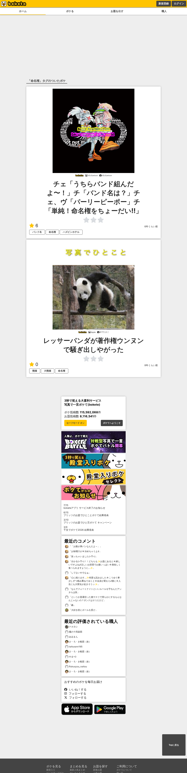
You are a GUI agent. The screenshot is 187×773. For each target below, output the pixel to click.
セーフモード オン (75, 423)
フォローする (76, 693)
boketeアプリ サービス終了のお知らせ (84, 506)
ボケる (70, 11)
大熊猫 (47, 370)
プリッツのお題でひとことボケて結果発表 (86, 514)
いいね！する (77, 689)
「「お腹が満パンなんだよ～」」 (85, 546)
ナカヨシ (73, 626)
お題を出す (117, 11)
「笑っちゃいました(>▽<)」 (83, 556)
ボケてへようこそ (112, 423)
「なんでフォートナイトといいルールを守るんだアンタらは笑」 (95, 591)
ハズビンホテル (71, 232)
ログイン (179, 3)
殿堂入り (50, 769)
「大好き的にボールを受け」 (83, 610)
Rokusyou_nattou (78, 666)
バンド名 (37, 232)
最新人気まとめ (77, 769)
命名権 (52, 232)
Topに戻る (174, 745)
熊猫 (34, 370)
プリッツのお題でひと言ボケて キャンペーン (88, 521)
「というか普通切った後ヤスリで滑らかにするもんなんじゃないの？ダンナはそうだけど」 (95, 599)
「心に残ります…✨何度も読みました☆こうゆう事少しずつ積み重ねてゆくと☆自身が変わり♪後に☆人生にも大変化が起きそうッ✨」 (94, 581)
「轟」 (72, 605)
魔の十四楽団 (75, 631)
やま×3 (72, 656)
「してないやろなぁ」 (79, 572)
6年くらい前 (151, 226)
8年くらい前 (151, 365)
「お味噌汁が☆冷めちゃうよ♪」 (84, 551)
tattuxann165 (75, 646)
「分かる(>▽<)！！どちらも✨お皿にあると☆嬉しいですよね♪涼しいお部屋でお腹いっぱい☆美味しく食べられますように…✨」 (94, 564)
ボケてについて (124, 769)
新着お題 (97, 769)
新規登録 (164, 3)
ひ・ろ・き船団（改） (80, 641)
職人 (164, 11)
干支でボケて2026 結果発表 (79, 528)
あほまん (73, 636)
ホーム (23, 11)
